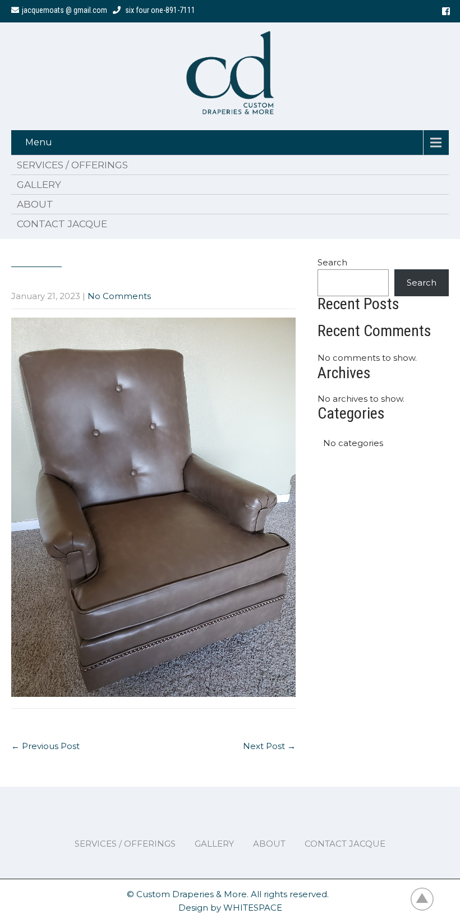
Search (332, 262)
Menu (38, 142)
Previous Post (45, 746)
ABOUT (35, 204)
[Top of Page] (428, 899)
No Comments (119, 296)
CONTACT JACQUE (62, 223)
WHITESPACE (252, 907)
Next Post (269, 746)
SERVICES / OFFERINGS (72, 165)
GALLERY (39, 184)
